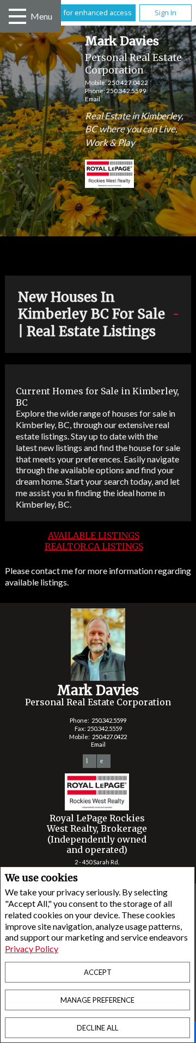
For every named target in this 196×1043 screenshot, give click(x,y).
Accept (98, 972)
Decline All (97, 1027)
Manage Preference (97, 1000)
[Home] (99, 175)
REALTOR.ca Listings (94, 546)
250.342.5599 (126, 90)
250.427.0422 (128, 82)
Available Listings (93, 535)
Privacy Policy (31, 948)
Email (92, 98)
